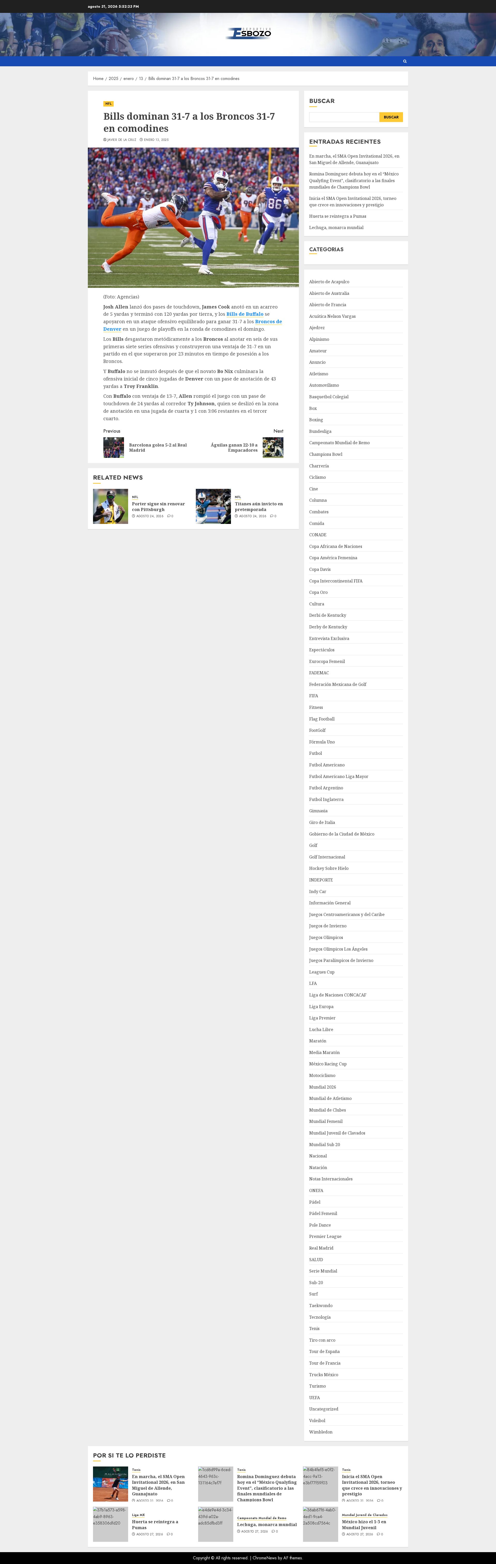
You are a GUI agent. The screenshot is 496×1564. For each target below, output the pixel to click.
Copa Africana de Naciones (335, 546)
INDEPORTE (321, 880)
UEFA (314, 1397)
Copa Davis (320, 569)
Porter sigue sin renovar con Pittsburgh (158, 506)
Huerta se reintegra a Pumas (337, 216)
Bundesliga (320, 431)
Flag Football (322, 719)
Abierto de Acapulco (329, 282)
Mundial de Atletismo (330, 1098)
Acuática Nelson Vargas (332, 316)
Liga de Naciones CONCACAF (337, 995)
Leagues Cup (322, 972)
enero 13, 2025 (156, 140)
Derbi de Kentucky (327, 615)
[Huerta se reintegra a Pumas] (110, 1524)
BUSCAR (391, 117)
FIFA (313, 696)
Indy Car (317, 891)
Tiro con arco (322, 1340)
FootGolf (317, 730)
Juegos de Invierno (327, 926)
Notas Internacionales (331, 1179)
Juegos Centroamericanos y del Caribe (347, 914)
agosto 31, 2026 (149, 1501)
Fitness (316, 707)
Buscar (322, 100)
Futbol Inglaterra (326, 799)
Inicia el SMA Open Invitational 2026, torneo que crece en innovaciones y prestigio (352, 202)
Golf (313, 845)
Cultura (316, 604)
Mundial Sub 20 (324, 1144)
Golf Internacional (327, 857)
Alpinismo (319, 339)
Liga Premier (322, 1018)
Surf (313, 1294)
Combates (319, 512)
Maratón (317, 1041)
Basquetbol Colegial (328, 397)
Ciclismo (317, 477)
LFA (313, 983)
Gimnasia (318, 811)
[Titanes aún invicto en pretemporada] (213, 506)
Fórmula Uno (322, 742)
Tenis (314, 1328)
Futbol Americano (327, 765)
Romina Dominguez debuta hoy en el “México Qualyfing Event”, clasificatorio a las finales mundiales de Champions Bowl (354, 180)
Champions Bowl (325, 454)
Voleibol (317, 1420)
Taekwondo (320, 1305)
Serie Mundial (323, 1271)
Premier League (325, 1236)
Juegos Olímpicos (326, 937)
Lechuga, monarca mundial (336, 227)
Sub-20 (316, 1282)
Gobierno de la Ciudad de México (341, 834)
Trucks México (323, 1374)
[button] (405, 61)
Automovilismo (324, 385)
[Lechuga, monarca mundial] (215, 1524)
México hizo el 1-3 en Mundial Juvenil (364, 1524)
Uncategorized (323, 1409)
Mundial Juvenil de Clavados (337, 1133)
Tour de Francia (324, 1363)
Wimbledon (320, 1432)
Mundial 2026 (322, 1087)
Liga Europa (321, 1006)
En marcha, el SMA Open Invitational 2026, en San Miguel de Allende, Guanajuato (354, 159)
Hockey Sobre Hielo (328, 868)
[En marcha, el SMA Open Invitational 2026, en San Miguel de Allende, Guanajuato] (110, 1484)
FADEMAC (319, 673)
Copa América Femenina (333, 558)
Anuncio (317, 362)
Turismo (317, 1386)
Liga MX (138, 1515)
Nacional (318, 1156)
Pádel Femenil (323, 1213)
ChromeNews (265, 1558)
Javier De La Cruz (121, 140)
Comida (316, 523)
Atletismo (318, 374)
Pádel (314, 1202)
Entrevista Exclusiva (329, 638)
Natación (318, 1167)
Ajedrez (317, 327)
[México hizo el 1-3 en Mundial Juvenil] (320, 1524)
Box (313, 408)
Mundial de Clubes (327, 1110)
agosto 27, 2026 (149, 1535)
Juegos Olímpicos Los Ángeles (338, 949)
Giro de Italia (322, 822)
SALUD (316, 1259)
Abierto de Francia (327, 304)
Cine (313, 489)
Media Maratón (324, 1052)
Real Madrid (321, 1248)
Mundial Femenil (326, 1121)
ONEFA (316, 1190)
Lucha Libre (321, 1029)
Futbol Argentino (326, 788)
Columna (318, 500)
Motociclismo (322, 1075)
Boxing (316, 420)
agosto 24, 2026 (150, 516)
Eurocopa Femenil (327, 661)
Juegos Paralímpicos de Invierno (341, 960)
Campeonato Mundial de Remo (339, 442)
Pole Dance (320, 1225)
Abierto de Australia (329, 293)
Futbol (315, 753)
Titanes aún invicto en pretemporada (259, 506)
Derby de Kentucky (328, 627)
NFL (108, 103)
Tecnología (320, 1317)
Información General (330, 903)
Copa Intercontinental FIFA (335, 581)
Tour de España (324, 1351)
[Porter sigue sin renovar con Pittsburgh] (110, 506)
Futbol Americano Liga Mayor (338, 776)
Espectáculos (322, 650)
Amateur (318, 351)
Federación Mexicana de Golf (337, 684)
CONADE (318, 535)
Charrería (319, 466)
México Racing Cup (328, 1064)
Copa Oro (318, 592)
